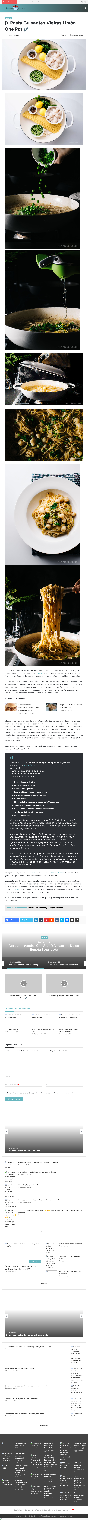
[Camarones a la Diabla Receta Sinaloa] (66, 1496)
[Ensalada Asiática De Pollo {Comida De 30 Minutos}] (7, 1483)
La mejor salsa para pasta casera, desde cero (21, 1399)
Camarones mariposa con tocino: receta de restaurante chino (27, 1386)
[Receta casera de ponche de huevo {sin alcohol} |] (66, 1451)
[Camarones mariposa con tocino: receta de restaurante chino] (77, 1390)
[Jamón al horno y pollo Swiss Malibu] (51, 1262)
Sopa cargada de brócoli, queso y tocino (19, 1368)
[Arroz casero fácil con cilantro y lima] (44, 1020)
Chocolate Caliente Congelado (29, 1185)
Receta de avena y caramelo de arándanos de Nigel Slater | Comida (50, 1491)
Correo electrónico (12, 1085)
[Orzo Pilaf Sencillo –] (17, 1020)
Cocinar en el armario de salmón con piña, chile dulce (24, 1414)
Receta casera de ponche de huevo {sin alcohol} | (80, 1445)
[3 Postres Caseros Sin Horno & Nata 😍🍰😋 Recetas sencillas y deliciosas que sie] (11, 1218)
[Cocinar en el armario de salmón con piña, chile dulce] (77, 1417)
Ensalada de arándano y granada (21, 1335)
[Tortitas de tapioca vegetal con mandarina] (51, 1274)
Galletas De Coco (21, 1443)
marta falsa (29, 765)
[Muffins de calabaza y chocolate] (51, 1248)
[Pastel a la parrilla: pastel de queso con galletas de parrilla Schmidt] (66, 1480)
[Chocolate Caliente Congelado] (11, 1190)
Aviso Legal (17, 1516)
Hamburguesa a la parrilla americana (50, 1476)
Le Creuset (33, 873)
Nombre (8, 1077)
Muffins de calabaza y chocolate (71, 1244)
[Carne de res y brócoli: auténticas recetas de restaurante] (11, 1203)
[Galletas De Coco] (7, 1446)
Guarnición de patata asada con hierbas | (44, 948)
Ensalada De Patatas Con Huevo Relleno (49, 1445)
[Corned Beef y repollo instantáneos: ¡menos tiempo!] (11, 1176)
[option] (44, 947)
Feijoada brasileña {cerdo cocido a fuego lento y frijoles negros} (28, 1347)
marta (40, 673)
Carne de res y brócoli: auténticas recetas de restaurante (39, 1200)
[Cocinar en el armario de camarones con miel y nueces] (11, 1165)
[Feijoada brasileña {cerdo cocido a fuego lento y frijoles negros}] (77, 1356)
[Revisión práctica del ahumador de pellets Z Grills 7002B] (7, 1469)
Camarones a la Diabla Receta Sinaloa (79, 1495)
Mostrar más (44, 1232)
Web (47, 1085)
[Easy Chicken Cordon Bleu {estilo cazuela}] (71, 1020)
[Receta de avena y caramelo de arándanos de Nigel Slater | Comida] (37, 1489)
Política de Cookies (30, 1516)
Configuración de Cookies (47, 1516)
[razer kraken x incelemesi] (44, 1519)
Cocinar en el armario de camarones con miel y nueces (38, 1162)
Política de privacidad (65, 1516)
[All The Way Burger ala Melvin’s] (66, 1468)
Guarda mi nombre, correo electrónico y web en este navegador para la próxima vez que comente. (40, 1093)
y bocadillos (15, 889)
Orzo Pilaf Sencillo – (12, 1029)
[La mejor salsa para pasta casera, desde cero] (77, 1404)
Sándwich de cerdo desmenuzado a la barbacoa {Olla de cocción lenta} (28, 707)
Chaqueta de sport (57, 873)
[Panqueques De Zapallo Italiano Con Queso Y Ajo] (51, 707)
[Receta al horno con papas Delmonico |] (7, 1457)
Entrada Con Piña (14, 1151)
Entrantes (8, 18)
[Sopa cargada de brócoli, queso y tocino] (77, 1375)
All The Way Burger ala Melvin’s (78, 1465)
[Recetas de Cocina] (15, 7)
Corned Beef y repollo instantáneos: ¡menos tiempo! (37, 1172)
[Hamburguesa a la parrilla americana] (37, 1476)
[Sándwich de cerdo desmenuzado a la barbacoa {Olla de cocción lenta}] (11, 707)
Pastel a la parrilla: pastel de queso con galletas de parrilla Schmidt (80, 1480)
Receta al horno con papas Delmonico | (20, 1456)
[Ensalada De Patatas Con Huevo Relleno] (37, 1445)
